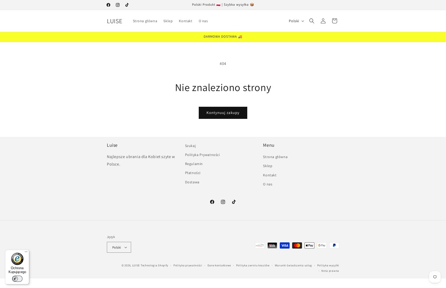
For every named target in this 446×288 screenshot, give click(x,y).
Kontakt (269, 175)
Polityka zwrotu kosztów (253, 265)
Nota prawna (330, 271)
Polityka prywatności (187, 265)
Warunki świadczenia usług (293, 265)
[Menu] (26, 253)
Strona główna (275, 156)
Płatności (193, 172)
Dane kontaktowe (219, 265)
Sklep (267, 165)
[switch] (17, 279)
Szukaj (190, 145)
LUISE (136, 265)
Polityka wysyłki (328, 265)
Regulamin (194, 163)
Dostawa (192, 182)
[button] (311, 21)
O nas (267, 184)
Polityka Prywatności (202, 154)
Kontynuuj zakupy (223, 112)
